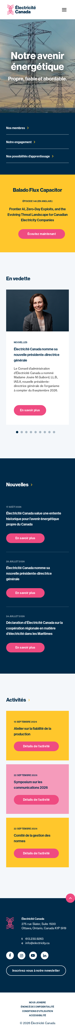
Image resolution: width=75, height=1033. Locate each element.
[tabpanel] (35, 357)
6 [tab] (40, 432)
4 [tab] (31, 432)
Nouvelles (17, 484)
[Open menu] (64, 9)
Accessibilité (37, 1015)
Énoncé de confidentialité (37, 1006)
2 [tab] (22, 432)
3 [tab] (26, 432)
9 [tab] (54, 432)
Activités (16, 700)
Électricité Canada (33, 919)
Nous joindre (37, 1002)
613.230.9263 (32, 939)
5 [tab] (36, 432)
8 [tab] (49, 432)
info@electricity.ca (35, 943)
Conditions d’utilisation (37, 1011)
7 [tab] (45, 432)
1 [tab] (17, 432)
